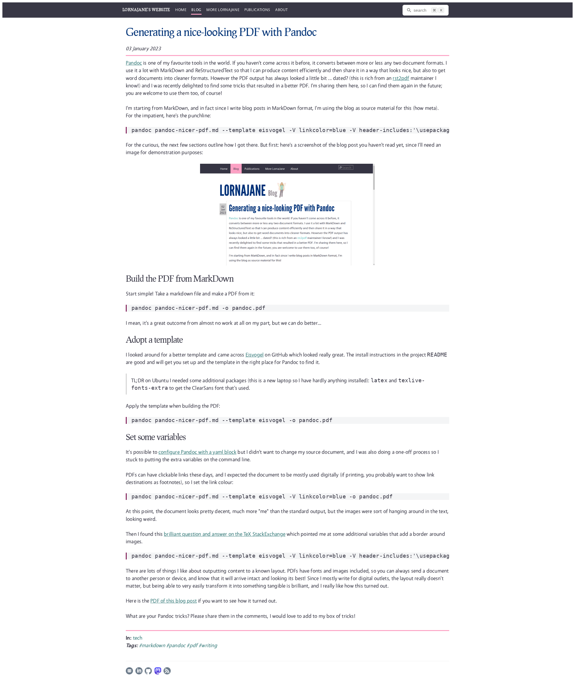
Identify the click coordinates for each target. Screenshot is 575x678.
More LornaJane (222, 9)
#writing (208, 645)
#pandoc (176, 645)
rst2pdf (401, 78)
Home (181, 9)
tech (138, 638)
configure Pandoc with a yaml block (197, 452)
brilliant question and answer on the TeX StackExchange (224, 534)
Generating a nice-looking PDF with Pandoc (221, 31)
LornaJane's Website (146, 9)
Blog (196, 9)
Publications (257, 9)
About (281, 9)
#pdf (193, 645)
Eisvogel (255, 354)
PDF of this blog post (173, 600)
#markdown (152, 645)
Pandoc (134, 63)
